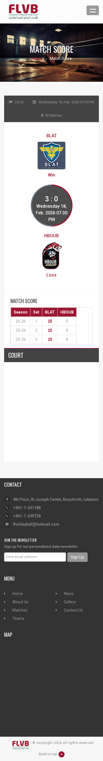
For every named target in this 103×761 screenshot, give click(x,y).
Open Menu (93, 10)
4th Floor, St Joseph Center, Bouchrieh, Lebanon (56, 499)
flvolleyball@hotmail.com (36, 524)
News (69, 593)
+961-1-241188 (27, 507)
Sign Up (77, 557)
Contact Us (73, 610)
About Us (20, 602)
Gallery (70, 602)
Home (36, 58)
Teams (18, 618)
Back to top (48, 754)
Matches (19, 610)
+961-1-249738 (27, 516)
